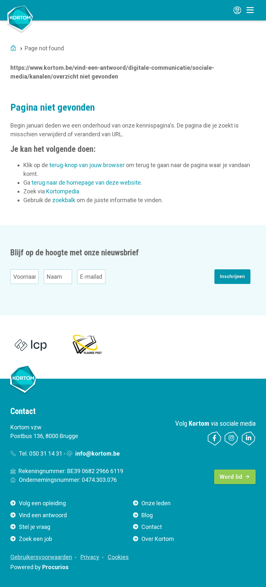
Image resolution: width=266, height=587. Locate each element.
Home (13, 48)
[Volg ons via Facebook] (215, 439)
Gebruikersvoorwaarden (41, 557)
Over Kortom (157, 538)
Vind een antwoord (43, 515)
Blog (147, 515)
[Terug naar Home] (20, 19)
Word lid (231, 476)
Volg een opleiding (42, 503)
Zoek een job (35, 538)
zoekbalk (63, 200)
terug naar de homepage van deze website (86, 182)
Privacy (89, 557)
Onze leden (156, 503)
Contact (151, 526)
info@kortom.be (97, 453)
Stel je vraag (34, 526)
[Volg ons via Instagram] (231, 439)
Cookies (118, 557)
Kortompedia (62, 191)
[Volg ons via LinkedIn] (249, 439)
